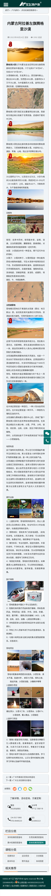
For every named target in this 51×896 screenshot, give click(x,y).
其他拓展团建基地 (28, 10)
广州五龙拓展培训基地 (22, 780)
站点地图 (15, 886)
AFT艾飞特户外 (14, 879)
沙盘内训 (42, 886)
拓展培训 (24, 886)
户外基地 (15, 10)
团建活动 (33, 886)
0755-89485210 (16, 821)
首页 (7, 10)
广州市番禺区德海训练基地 (24, 777)
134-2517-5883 (16, 818)
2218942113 (36, 821)
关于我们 (6, 886)
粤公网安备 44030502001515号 (31, 882)
